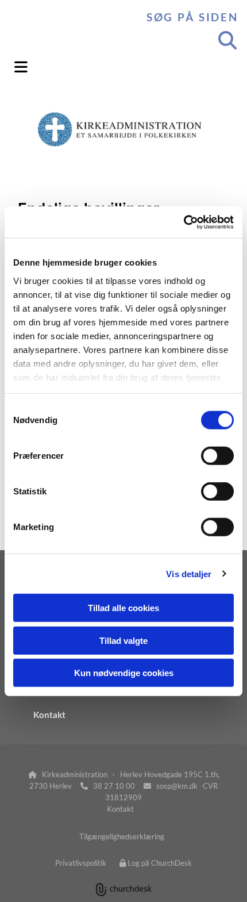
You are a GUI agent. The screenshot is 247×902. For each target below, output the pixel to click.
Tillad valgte (123, 640)
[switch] (217, 456)
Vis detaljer (188, 573)
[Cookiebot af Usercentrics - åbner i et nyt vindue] (183, 221)
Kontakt (49, 714)
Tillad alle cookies (123, 608)
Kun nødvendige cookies (123, 673)
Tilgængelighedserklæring (121, 836)
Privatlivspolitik (80, 863)
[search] (227, 40)
